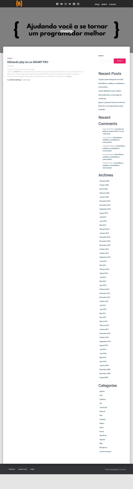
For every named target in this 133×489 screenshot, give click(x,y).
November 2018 (105, 241)
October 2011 (104, 301)
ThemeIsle (122, 469)
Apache (9, 58)
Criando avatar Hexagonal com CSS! (111, 79)
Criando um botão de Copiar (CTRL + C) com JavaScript (113, 131)
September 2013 (105, 257)
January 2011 (104, 329)
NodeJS (102, 411)
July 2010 (103, 349)
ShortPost (103, 435)
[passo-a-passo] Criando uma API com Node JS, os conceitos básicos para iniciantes (112, 106)
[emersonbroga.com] (27, 6)
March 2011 (104, 321)
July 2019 (103, 217)
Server (102, 431)
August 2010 (104, 345)
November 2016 (105, 245)
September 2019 (105, 209)
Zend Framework (105, 451)
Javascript (103, 407)
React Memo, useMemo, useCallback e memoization (112, 140)
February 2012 (104, 289)
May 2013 (103, 265)
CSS (101, 395)
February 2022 (104, 181)
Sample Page (22, 469)
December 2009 (105, 369)
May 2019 (103, 225)
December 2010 (105, 333)
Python (102, 423)
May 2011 (103, 313)
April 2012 (103, 285)
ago (26, 80)
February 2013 (104, 269)
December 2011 (105, 293)
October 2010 (104, 337)
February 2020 (104, 193)
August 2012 (104, 273)
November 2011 (105, 297)
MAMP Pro (17, 72)
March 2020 (104, 189)
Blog (97, 4)
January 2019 (104, 233)
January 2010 (104, 365)
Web (101, 443)
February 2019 (104, 229)
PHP (101, 415)
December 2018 (105, 237)
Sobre (104, 4)
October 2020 (104, 185)
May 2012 (103, 281)
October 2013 (104, 253)
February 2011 (104, 325)
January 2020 (104, 197)
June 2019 (103, 221)
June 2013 (103, 261)
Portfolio (103, 419)
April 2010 (103, 361)
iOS (101, 403)
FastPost (103, 399)
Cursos (112, 4)
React (101, 427)
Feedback (12, 469)
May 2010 (103, 357)
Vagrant (102, 439)
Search (101, 56)
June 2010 (103, 353)
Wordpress (103, 447)
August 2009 (104, 377)
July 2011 (103, 305)
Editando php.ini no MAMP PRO (27, 62)
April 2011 (103, 317)
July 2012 (103, 277)
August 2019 (104, 213)
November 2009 (105, 373)
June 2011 (103, 309)
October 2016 (104, 249)
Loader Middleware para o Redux (110, 91)
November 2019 (105, 205)
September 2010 (105, 341)
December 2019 (105, 201)
